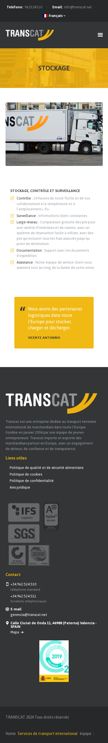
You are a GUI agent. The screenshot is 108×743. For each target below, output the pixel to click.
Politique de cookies (26, 474)
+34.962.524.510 (23, 584)
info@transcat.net (78, 7)
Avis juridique (20, 487)
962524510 (33, 7)
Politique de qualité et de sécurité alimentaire (47, 468)
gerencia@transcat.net (29, 615)
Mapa (15, 632)
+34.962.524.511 (23, 596)
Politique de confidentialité (32, 481)
